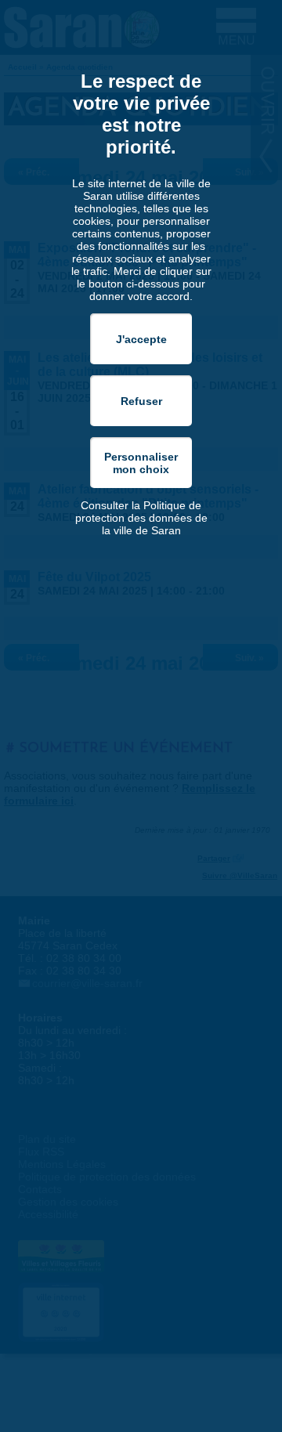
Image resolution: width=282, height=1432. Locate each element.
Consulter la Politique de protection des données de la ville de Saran (141, 518)
